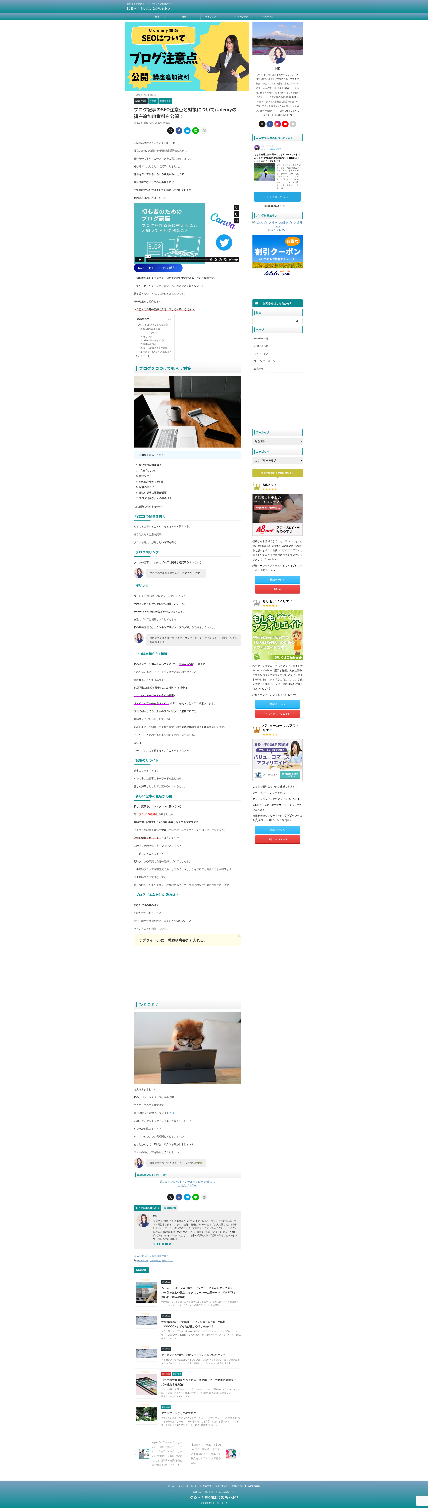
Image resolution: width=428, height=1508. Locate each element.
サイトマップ (261, 353)
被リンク (147, 336)
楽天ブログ (187, 16)
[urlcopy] (204, 130)
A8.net (278, 589)
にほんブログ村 (187, 1185)
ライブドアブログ (214, 16)
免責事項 (258, 368)
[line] (195, 130)
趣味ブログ (160, 16)
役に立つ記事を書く (152, 328)
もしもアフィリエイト (277, 713)
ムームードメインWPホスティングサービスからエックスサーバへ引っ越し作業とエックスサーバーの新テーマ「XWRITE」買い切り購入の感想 (198, 1292)
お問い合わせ (261, 346)
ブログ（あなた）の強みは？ (157, 352)
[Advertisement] (187, 972)
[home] (170, 1244)
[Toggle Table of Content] (167, 319)
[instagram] (162, 1244)
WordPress (267, 16)
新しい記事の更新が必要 (155, 348)
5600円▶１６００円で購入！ (158, 268)
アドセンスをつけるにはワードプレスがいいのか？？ (193, 1354)
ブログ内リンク (150, 332)
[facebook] (179, 130)
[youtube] (166, 1244)
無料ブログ (167, 1260)
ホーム (171, 1486)
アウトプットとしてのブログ (178, 1413)
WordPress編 (261, 338)
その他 (152, 1256)
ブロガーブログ (240, 16)
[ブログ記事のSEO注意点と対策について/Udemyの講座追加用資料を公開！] (187, 130)
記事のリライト (150, 344)
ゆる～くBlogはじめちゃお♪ (148, 8)
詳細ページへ (277, 579)
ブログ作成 (155, 1260)
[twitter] (170, 130)
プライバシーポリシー (266, 361)
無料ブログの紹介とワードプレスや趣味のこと (214, 1492)
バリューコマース (278, 839)
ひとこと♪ (143, 356)
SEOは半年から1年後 (153, 340)
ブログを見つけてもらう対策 (153, 324)
